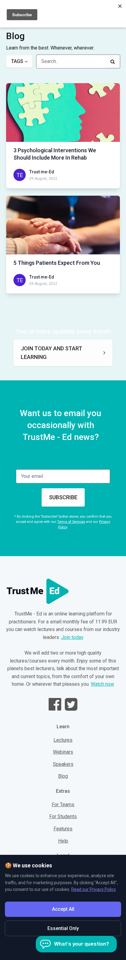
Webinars (63, 752)
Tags (17, 61)
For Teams (63, 804)
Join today (72, 637)
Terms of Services (71, 522)
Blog (63, 776)
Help (63, 841)
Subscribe (63, 497)
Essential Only (63, 928)
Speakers (63, 764)
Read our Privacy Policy (93, 889)
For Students (63, 816)
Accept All (63, 909)
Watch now (102, 684)
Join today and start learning (51, 352)
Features (63, 829)
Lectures (63, 740)
